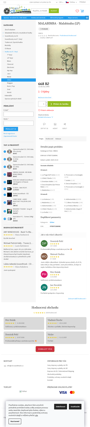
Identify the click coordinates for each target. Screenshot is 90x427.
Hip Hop (10, 70)
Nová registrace (9, 134)
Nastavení (15, 421)
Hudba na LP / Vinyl (11, 52)
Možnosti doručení (44, 98)
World (9, 92)
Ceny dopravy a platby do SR (57, 368)
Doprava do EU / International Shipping (60, 371)
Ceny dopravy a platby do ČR (40, 2)
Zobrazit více (45, 349)
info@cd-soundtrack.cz (15, 366)
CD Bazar (8, 48)
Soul (8, 89)
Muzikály (8, 45)
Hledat (54, 11)
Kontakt (50, 380)
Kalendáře (8, 95)
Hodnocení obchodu (45, 307)
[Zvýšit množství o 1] (46, 102)
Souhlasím (75, 406)
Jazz (8, 74)
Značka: (46, 38)
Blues (9, 61)
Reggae (10, 83)
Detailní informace (44, 117)
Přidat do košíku (61, 104)
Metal (9, 77)
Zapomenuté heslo (10, 136)
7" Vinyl (9, 55)
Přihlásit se (11, 129)
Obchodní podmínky (54, 374)
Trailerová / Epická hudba (13, 42)
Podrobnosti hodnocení (68, 36)
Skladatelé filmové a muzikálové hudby (18, 33)
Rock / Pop (11, 86)
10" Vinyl (10, 58)
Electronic (10, 67)
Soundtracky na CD (11, 36)
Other (9, 80)
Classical (10, 64)
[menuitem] (15, 18)
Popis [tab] (41, 139)
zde (36, 415)
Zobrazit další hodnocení (76, 299)
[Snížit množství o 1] (46, 105)
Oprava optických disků (13, 99)
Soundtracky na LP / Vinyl (13, 39)
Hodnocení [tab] (49, 139)
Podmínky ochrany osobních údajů (59, 377)
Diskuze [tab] (58, 139)
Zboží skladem (10, 30)
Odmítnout (60, 406)
